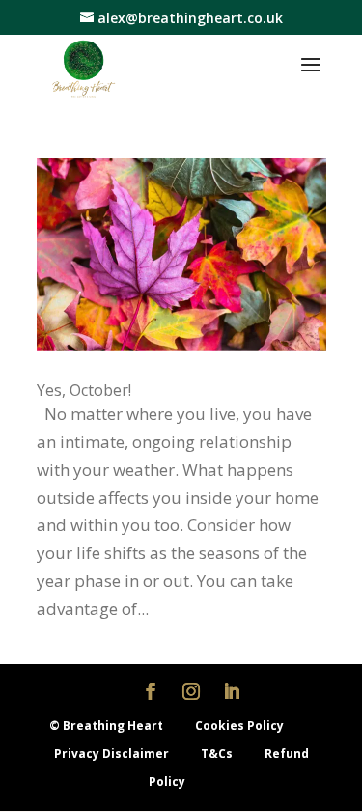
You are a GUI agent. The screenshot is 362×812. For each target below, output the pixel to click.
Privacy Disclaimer (113, 753)
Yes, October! (84, 390)
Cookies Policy (239, 725)
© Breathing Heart (107, 725)
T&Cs (218, 753)
